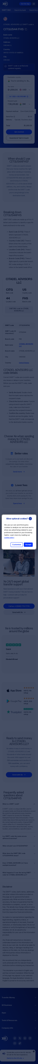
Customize (16, 545)
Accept (28, 545)
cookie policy (9, 538)
